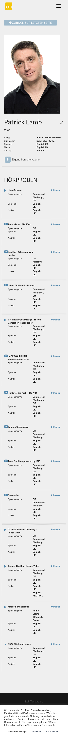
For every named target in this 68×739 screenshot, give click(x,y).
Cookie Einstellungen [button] (17, 731)
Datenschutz (48, 725)
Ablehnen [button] (36, 731)
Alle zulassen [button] (52, 731)
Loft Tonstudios (34, 701)
